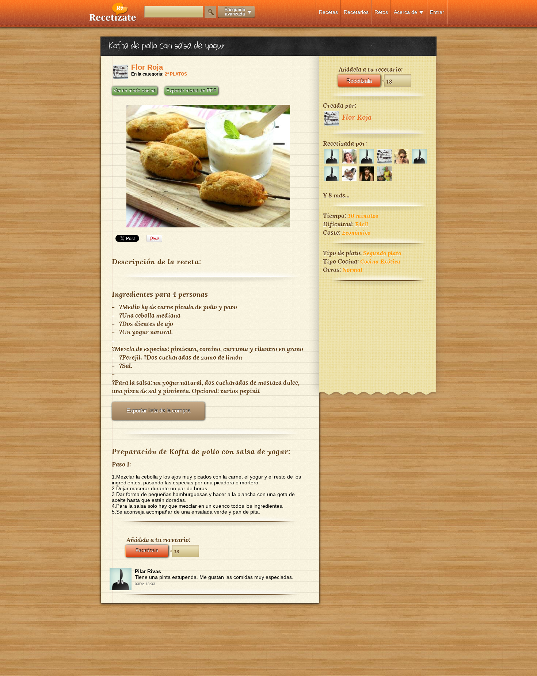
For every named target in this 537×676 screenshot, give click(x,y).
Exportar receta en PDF (191, 90)
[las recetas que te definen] (113, 19)
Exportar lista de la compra (158, 410)
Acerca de (405, 12)
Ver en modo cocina (135, 90)
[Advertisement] (378, 331)
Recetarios (356, 12)
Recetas (328, 12)
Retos (381, 12)
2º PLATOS (176, 74)
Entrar (437, 12)
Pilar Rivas (148, 571)
